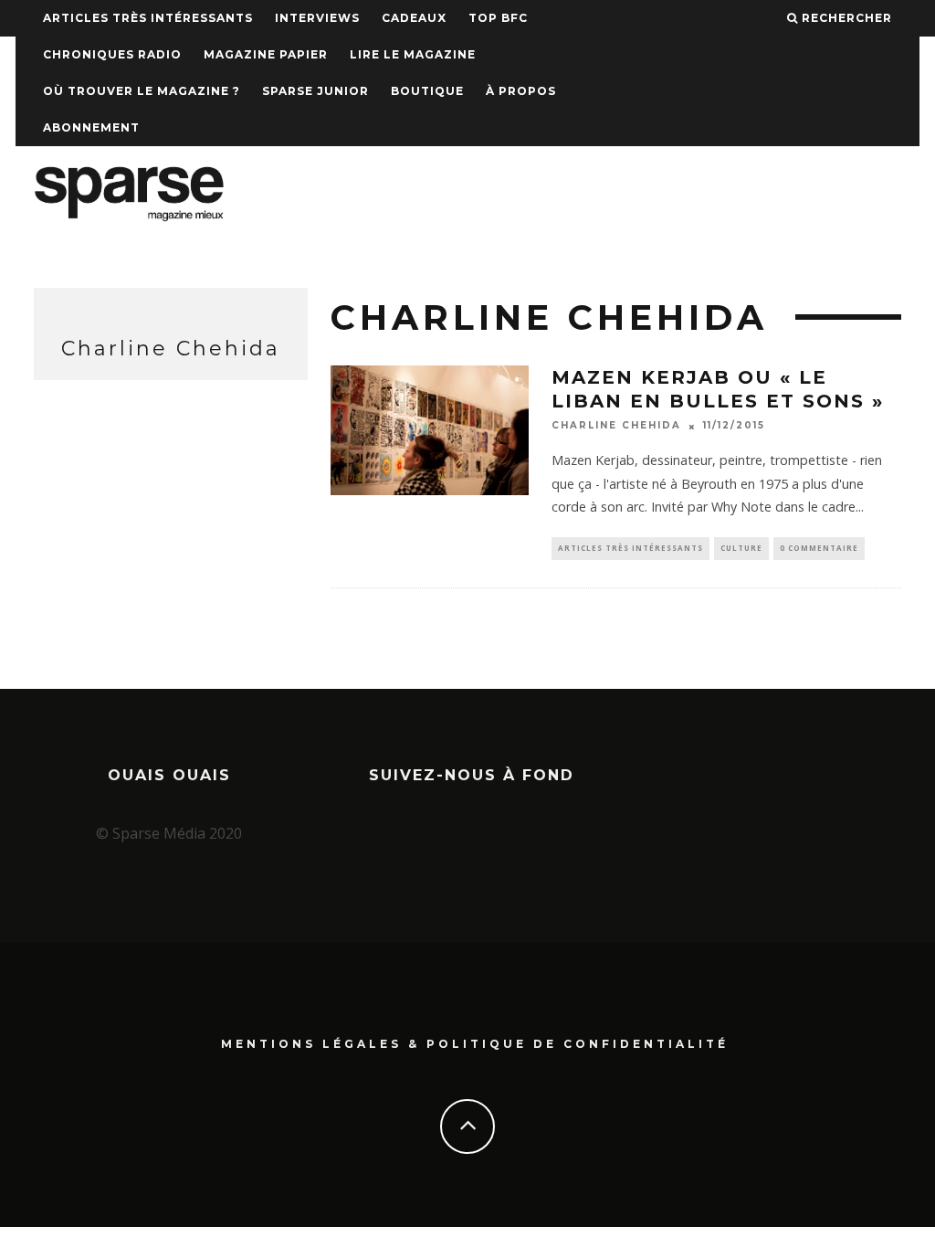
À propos (521, 91)
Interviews (317, 18)
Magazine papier (266, 54)
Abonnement (91, 127)
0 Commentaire (819, 548)
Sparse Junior (315, 91)
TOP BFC (498, 18)
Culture (741, 548)
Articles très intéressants (148, 18)
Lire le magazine (413, 54)
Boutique (427, 91)
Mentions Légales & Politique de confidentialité (475, 1044)
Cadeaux (414, 18)
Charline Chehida (616, 426)
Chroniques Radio (112, 54)
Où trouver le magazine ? (141, 91)
